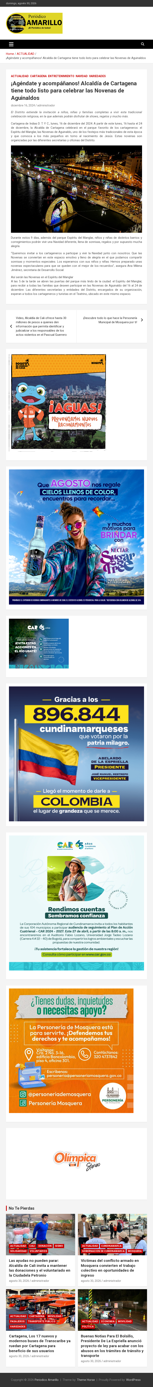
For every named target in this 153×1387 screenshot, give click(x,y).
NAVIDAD (82, 76)
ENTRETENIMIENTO (61, 76)
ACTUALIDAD (20, 76)
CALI (32, 1246)
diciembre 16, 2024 (23, 105)
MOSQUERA (135, 1251)
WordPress (133, 1380)
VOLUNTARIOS (38, 1251)
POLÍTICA (88, 1326)
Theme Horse (86, 1380)
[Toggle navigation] (11, 44)
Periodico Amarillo (47, 1380)
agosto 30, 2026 (19, 1280)
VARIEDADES (97, 76)
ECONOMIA (108, 1321)
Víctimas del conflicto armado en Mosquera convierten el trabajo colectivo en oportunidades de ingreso (110, 1268)
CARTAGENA (38, 76)
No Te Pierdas (21, 1208)
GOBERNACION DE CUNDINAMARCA (103, 1251)
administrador (46, 105)
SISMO (59, 1246)
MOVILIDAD (54, 1316)
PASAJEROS (17, 1321)
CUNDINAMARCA (111, 1246)
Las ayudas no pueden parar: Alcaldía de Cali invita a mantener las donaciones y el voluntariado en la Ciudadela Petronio (39, 1268)
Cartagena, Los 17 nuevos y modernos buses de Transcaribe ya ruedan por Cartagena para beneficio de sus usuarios (40, 1343)
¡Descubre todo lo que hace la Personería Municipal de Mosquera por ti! (110, 320)
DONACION (45, 1246)
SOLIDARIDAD (18, 1251)
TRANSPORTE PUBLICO (41, 1321)
